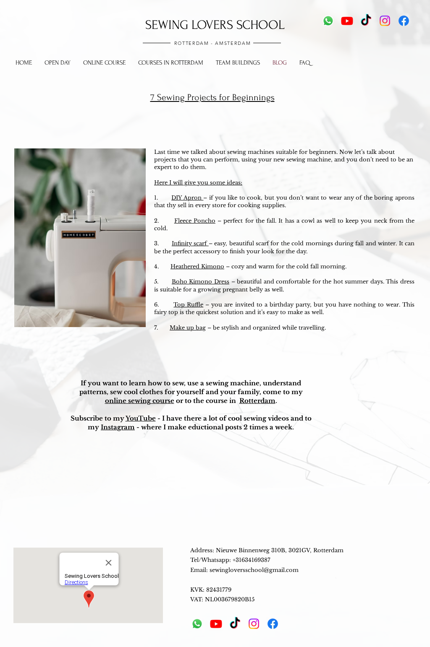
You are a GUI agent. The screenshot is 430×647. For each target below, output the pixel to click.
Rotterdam (257, 401)
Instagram (118, 427)
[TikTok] (366, 21)
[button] (171, 63)
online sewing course (139, 401)
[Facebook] (404, 21)
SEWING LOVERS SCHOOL (214, 25)
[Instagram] (385, 21)
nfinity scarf (190, 243)
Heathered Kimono (197, 266)
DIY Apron (187, 197)
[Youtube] (347, 21)
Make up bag (188, 327)
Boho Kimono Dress (200, 281)
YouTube (141, 418)
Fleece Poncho (194, 220)
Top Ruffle (188, 304)
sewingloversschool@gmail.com (254, 570)
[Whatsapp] (328, 21)
